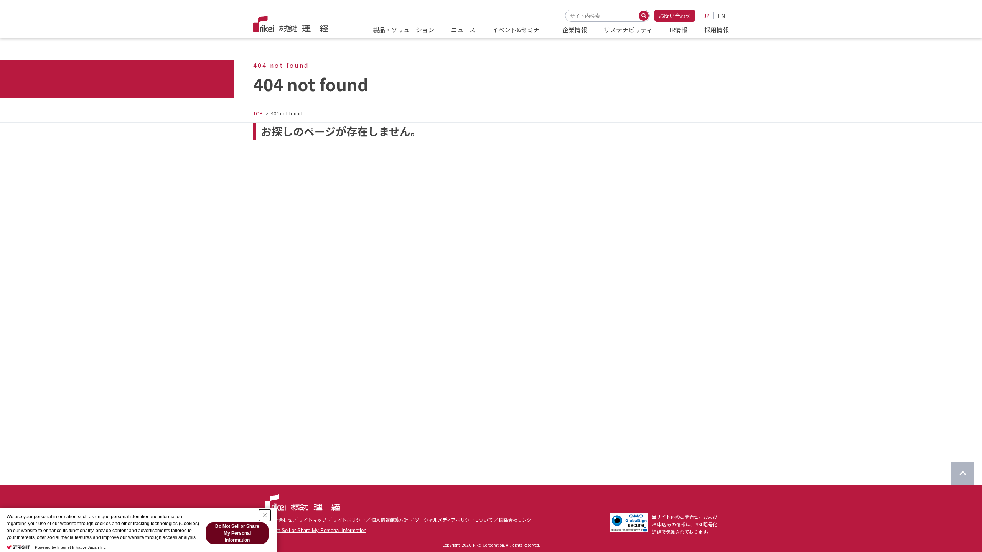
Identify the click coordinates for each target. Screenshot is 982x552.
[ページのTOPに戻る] (962, 473)
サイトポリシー (349, 519)
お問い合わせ (675, 16)
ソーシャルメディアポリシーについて (454, 519)
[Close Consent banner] (264, 515)
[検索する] (644, 16)
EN (721, 16)
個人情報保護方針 (389, 519)
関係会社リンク (515, 519)
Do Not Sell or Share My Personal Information (315, 530)
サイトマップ (312, 519)
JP (707, 16)
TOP (258, 113)
